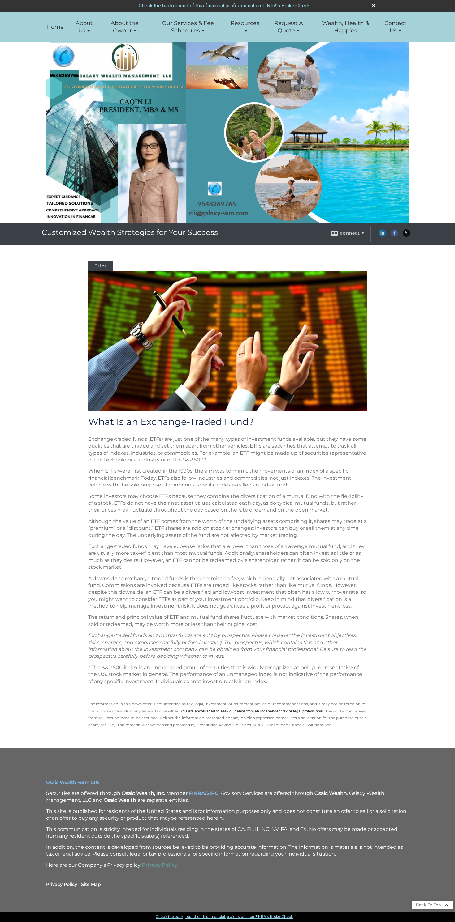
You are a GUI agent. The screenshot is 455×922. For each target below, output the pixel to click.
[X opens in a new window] (406, 235)
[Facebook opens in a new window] (394, 235)
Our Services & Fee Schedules (188, 27)
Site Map (91, 884)
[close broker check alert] (373, 5)
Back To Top (429, 905)
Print (100, 266)
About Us (84, 27)
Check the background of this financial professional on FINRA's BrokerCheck (224, 6)
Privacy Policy (61, 884)
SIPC (212, 793)
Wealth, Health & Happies (345, 27)
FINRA (197, 793)
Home (55, 26)
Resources (245, 23)
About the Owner (125, 27)
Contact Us (395, 27)
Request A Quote (288, 27)
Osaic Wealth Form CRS (73, 782)
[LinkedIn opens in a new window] (382, 235)
